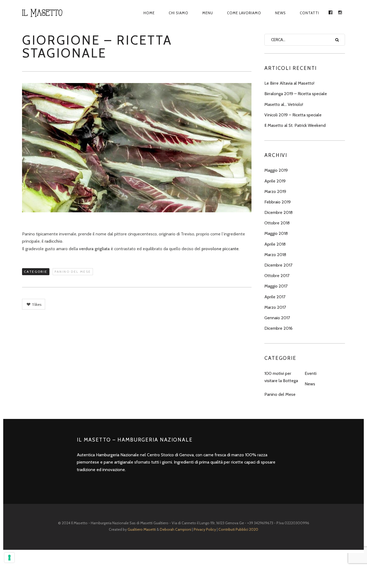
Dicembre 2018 (278, 212)
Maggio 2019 (276, 170)
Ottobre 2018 (277, 222)
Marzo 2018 (275, 254)
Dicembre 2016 (278, 328)
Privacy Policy (205, 529)
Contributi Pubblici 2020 (238, 529)
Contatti (309, 13)
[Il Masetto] (48, 13)
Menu (207, 13)
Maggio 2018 (276, 233)
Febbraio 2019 (277, 201)
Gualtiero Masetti (142, 529)
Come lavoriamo (244, 13)
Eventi (310, 373)
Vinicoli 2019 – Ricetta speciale (293, 114)
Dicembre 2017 (278, 265)
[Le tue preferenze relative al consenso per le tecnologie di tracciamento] (9, 557)
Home (149, 13)
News (280, 13)
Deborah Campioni (175, 529)
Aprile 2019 (275, 181)
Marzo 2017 (275, 307)
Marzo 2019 (275, 191)
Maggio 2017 (275, 286)
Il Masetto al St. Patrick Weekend (295, 125)
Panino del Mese (73, 272)
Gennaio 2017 (277, 317)
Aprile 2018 (275, 244)
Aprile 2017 (274, 296)
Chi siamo (178, 13)
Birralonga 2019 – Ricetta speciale (295, 93)
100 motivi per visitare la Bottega (281, 377)
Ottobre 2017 (276, 275)
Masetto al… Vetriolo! (283, 104)
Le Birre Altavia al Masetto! (289, 83)
